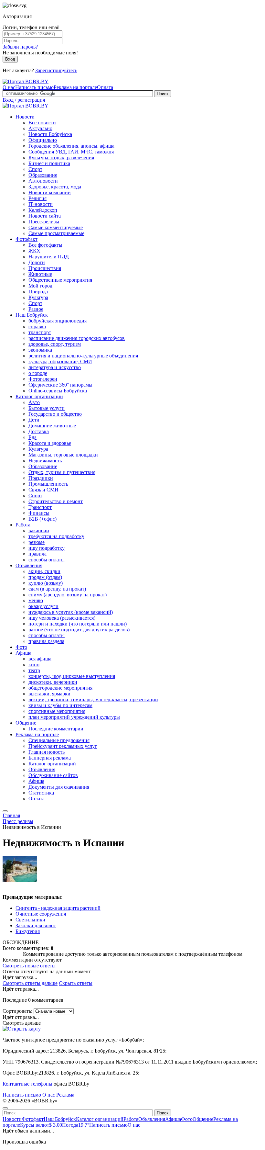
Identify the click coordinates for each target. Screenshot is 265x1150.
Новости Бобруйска (50, 134)
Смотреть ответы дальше (30, 983)
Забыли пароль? (20, 47)
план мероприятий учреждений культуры (74, 717)
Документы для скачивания (58, 787)
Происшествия (44, 268)
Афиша (23, 653)
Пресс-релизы (43, 221)
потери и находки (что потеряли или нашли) (77, 623)
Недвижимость (45, 460)
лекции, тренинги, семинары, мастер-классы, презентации (93, 699)
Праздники (40, 478)
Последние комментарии (55, 728)
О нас (9, 87)
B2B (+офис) (42, 519)
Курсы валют (41, 1125)
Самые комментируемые (55, 227)
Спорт (35, 169)
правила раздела (46, 641)
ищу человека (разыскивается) (61, 618)
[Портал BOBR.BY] (25, 81)
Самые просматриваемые (56, 233)
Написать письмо (34, 87)
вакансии (38, 530)
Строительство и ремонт (55, 501)
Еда (32, 437)
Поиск (162, 93)
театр (34, 670)
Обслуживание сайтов (53, 775)
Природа (38, 291)
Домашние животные (52, 425)
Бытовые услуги (46, 408)
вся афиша (39, 658)
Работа (23, 524)
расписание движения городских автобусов (76, 338)
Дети (33, 420)
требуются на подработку (56, 536)
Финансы (38, 513)
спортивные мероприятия (56, 711)
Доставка (38, 431)
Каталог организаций (39, 396)
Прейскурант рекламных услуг (62, 746)
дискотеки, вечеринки (52, 682)
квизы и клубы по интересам (60, 705)
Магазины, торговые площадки (63, 454)
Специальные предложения (59, 740)
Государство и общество (55, 414)
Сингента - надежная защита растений (58, 908)
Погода (75, 1125)
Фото (21, 647)
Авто (34, 402)
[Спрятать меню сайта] (5, 1108)
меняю (35, 600)
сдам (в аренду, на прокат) (57, 589)
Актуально (40, 128)
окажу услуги (43, 606)
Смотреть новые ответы (29, 965)
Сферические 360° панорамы (60, 385)
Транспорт (40, 507)
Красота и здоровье (49, 443)
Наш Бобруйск (32, 315)
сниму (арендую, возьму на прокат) (67, 594)
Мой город (40, 285)
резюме (36, 542)
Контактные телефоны (27, 1084)
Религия (37, 198)
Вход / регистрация (24, 100)
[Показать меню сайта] (5, 811)
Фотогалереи (42, 379)
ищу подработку (46, 548)
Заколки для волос (36, 925)
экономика (40, 350)
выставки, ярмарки (49, 693)
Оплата (105, 87)
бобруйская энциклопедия (57, 320)
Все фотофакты (45, 245)
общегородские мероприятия (60, 688)
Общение (26, 723)
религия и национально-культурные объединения (83, 355)
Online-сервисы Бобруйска (57, 390)
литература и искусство (54, 367)
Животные (40, 274)
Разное (35, 309)
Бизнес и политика (49, 163)
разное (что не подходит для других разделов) (79, 629)
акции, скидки (44, 571)
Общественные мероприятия (60, 280)
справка (37, 326)
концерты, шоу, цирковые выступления (71, 676)
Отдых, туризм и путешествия (61, 472)
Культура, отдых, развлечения (61, 157)
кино (33, 664)
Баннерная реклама (49, 758)
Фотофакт (26, 239)
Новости (25, 116)
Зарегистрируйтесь (56, 70)
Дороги (36, 262)
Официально (42, 140)
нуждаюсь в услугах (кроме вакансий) (70, 612)
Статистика (41, 792)
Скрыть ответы (75, 983)
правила (37, 554)
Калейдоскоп (42, 210)
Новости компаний (49, 192)
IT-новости (40, 204)
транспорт (39, 332)
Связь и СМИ (43, 489)
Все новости (42, 122)
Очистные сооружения (41, 914)
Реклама (65, 1095)
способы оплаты (46, 559)
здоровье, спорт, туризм (54, 344)
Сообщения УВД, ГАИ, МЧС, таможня (71, 151)
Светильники (30, 919)
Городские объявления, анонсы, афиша (71, 146)
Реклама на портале (75, 87)
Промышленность (48, 484)
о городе (37, 373)
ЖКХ (34, 251)
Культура (38, 297)
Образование (42, 175)
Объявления (29, 565)
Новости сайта (44, 216)
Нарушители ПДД (48, 256)
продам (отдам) (45, 577)
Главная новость (46, 752)
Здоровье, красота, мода (54, 186)
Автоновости (43, 181)
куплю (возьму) (45, 583)
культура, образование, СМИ (60, 361)
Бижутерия (28, 931)
